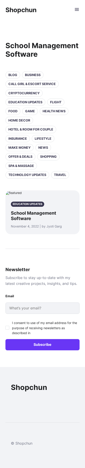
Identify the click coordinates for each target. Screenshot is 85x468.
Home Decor (19, 120)
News (43, 147)
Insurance (17, 138)
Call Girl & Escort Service (32, 84)
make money (19, 147)
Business (33, 75)
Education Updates (25, 102)
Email (9, 296)
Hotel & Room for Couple (30, 129)
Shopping (48, 156)
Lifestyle (43, 138)
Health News (54, 111)
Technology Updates (27, 175)
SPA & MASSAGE (21, 166)
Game (30, 111)
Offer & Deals (20, 156)
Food (12, 111)
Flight (55, 102)
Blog (12, 75)
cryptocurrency (24, 93)
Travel (60, 175)
